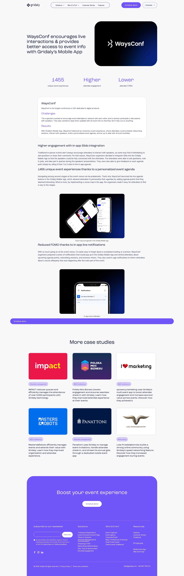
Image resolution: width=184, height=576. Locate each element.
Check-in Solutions (84, 537)
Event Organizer (111, 532)
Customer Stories (88, 5)
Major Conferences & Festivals (117, 540)
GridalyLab (137, 537)
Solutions (83, 527)
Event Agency (111, 535)
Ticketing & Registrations (87, 532)
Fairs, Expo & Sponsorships (87, 548)
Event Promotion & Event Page (89, 535)
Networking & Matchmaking (88, 546)
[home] (33, 5)
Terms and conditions (80, 566)
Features (101, 5)
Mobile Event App (139, 549)
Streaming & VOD (84, 543)
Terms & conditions (61, 544)
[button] (60, 5)
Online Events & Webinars (115, 544)
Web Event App (138, 551)
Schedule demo (131, 5)
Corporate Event (111, 537)
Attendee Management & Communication (87, 540)
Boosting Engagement (86, 551)
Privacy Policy (47, 544)
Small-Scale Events (112, 542)
